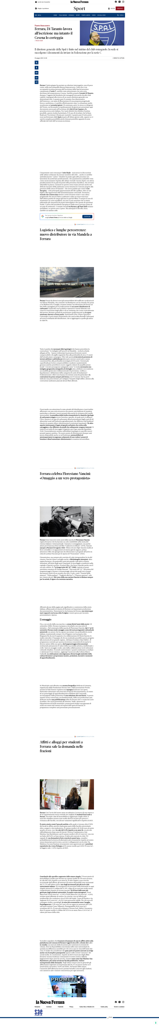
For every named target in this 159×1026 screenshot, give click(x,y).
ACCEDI (113, 8)
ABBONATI (120, 8)
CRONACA (71, 15)
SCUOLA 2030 (101, 15)
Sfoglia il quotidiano (43, 8)
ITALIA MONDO (63, 15)
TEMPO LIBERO (86, 15)
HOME (55, 15)
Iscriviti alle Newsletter (44, 2)
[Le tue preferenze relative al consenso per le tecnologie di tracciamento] (156, 1023)
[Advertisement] (53, 72)
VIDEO (94, 15)
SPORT (78, 15)
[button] (67, 986)
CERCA (122, 15)
